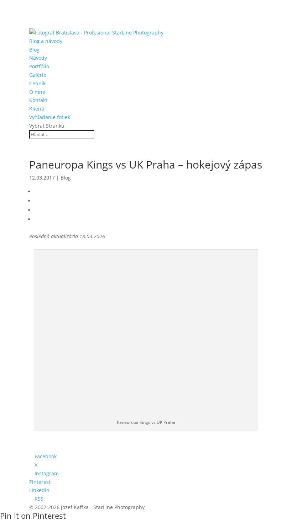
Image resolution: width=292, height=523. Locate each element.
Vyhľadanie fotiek (49, 117)
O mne (37, 92)
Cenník (37, 83)
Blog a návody (45, 41)
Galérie (37, 74)
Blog (34, 49)
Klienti (37, 108)
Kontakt (38, 100)
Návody (38, 57)
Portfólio (39, 66)
